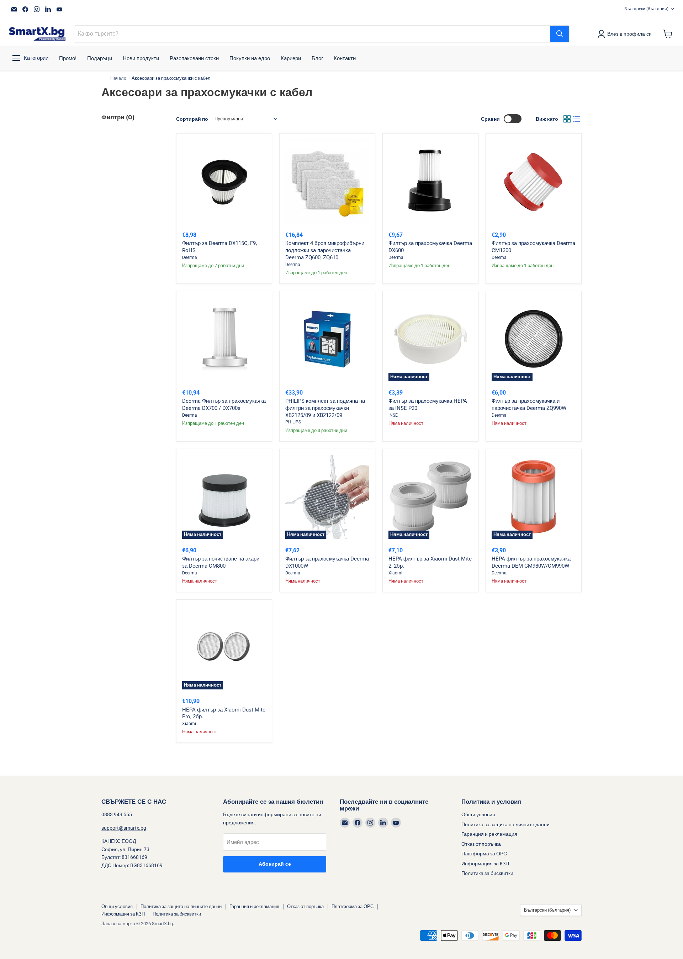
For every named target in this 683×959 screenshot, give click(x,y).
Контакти (345, 58)
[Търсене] (559, 34)
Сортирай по (192, 119)
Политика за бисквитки (487, 873)
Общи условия (478, 814)
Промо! (67, 58)
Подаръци (99, 58)
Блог (317, 58)
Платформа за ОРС (484, 853)
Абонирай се (275, 864)
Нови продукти (141, 58)
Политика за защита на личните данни (505, 824)
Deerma (189, 257)
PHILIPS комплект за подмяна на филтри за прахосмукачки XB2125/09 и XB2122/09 (325, 408)
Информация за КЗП (485, 863)
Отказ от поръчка (481, 844)
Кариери (291, 58)
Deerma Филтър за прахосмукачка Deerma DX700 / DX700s (224, 404)
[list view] (577, 119)
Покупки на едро (249, 58)
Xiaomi (395, 572)
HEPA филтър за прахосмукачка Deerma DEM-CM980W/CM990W (531, 562)
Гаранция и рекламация (489, 834)
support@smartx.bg (123, 828)
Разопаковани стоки (194, 58)
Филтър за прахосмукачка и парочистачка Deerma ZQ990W (529, 404)
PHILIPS (293, 421)
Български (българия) (646, 8)
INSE (393, 415)
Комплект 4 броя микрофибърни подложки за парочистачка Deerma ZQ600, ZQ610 (324, 250)
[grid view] (567, 119)
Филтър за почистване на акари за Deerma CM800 (220, 562)
